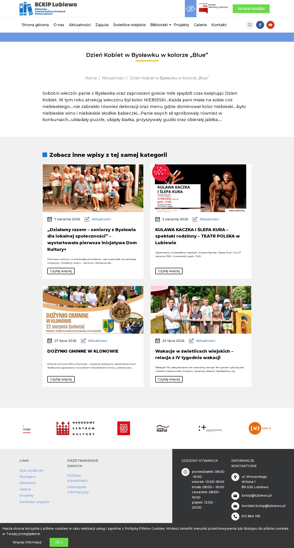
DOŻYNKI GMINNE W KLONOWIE (83, 351)
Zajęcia (102, 25)
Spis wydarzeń (32, 470)
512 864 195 (251, 516)
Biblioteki (159, 25)
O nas (59, 25)
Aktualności (80, 25)
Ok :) (58, 542)
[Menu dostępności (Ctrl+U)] (190, 8)
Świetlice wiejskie (129, 25)
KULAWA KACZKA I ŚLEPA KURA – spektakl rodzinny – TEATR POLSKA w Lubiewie (197, 236)
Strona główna (35, 25)
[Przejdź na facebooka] (260, 25)
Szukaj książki (251, 9)
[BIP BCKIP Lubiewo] (213, 8)
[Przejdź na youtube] (270, 25)
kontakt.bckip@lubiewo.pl (264, 506)
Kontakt (219, 25)
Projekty (181, 25)
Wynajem (27, 477)
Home (91, 78)
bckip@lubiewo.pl (257, 495)
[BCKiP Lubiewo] (48, 8)
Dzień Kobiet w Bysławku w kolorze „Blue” (169, 78)
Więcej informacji (27, 542)
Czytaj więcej (61, 271)
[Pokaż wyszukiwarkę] (250, 25)
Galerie (200, 25)
